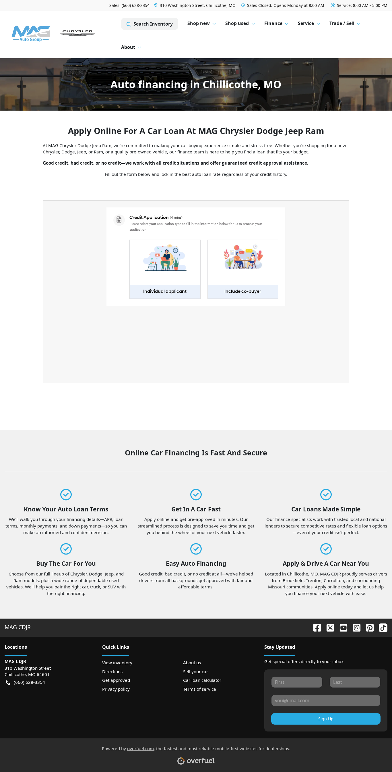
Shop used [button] (237, 23)
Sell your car (195, 671)
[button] (195, 5)
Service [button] (306, 23)
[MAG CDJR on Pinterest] (367, 627)
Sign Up (325, 718)
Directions (112, 671)
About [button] (128, 47)
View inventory (117, 662)
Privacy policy (116, 689)
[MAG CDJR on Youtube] (341, 627)
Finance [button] (273, 23)
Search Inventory (153, 24)
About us (192, 662)
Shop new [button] (198, 23)
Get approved (116, 680)
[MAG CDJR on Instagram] (354, 627)
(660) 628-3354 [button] (29, 682)
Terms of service (199, 689)
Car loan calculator (202, 680)
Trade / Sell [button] (341, 23)
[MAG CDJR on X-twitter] (328, 627)
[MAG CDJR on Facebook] (314, 627)
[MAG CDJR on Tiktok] (380, 627)
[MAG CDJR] (63, 34)
